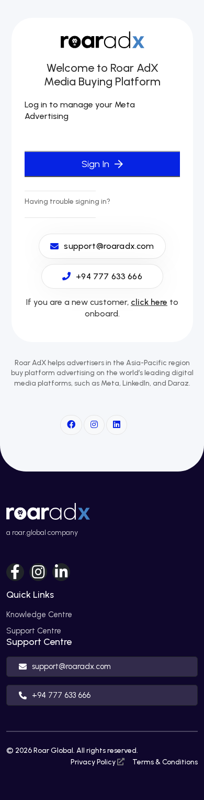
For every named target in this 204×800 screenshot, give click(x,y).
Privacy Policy (94, 762)
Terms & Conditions (165, 762)
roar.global (29, 532)
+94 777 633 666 (61, 695)
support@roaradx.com (71, 666)
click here (149, 302)
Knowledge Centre (39, 614)
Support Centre (33, 630)
